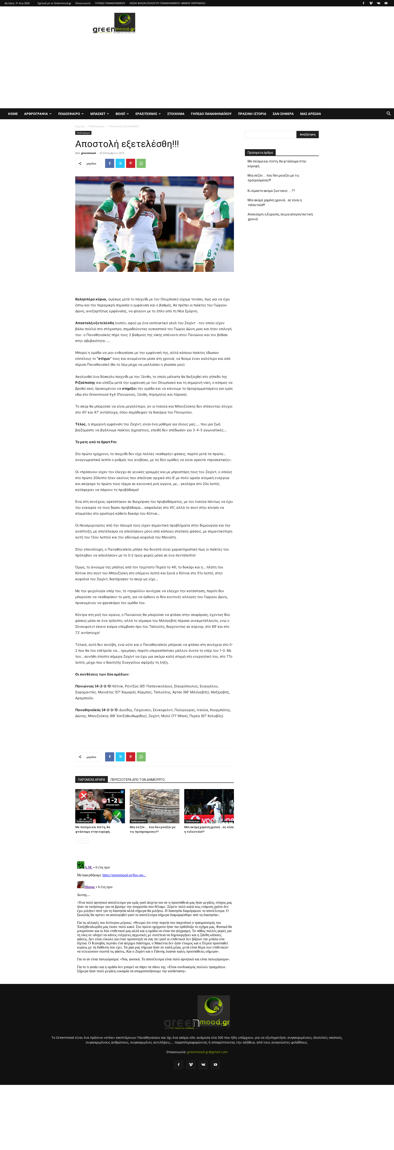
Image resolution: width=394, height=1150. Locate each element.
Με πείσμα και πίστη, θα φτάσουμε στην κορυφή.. (277, 163)
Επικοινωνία (83, 3)
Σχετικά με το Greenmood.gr (54, 3)
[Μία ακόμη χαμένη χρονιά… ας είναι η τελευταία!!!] (209, 806)
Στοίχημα (175, 113)
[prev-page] (78, 841)
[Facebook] (363, 3)
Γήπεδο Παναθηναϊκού (211, 113)
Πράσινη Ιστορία (252, 113)
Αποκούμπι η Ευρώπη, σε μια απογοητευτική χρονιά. (280, 216)
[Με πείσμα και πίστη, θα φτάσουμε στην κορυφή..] (100, 806)
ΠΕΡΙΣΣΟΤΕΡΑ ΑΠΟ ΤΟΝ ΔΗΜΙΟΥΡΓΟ (138, 780)
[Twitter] (120, 163)
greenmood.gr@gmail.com (207, 1052)
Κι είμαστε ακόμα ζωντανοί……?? (271, 191)
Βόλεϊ (120, 113)
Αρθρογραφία (36, 113)
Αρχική (79, 126)
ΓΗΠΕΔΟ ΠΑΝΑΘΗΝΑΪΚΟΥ (110, 3)
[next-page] (85, 841)
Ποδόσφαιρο (69, 113)
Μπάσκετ (97, 113)
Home (13, 113)
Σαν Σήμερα (283, 113)
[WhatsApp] (141, 163)
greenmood (88, 153)
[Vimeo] (371, 3)
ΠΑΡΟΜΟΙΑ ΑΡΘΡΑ (91, 780)
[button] (388, 114)
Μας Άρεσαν (310, 113)
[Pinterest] (130, 163)
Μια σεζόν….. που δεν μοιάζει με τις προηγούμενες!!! (273, 178)
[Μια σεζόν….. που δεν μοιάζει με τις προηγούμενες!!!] (154, 806)
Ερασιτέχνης (146, 113)
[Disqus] (154, 916)
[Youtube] (386, 3)
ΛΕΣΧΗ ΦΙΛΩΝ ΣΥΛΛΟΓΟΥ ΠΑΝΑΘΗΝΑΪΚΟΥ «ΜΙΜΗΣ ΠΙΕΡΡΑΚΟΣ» (168, 3)
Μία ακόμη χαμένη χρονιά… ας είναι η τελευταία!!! (275, 202)
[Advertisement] (236, 23)
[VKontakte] (378, 3)
